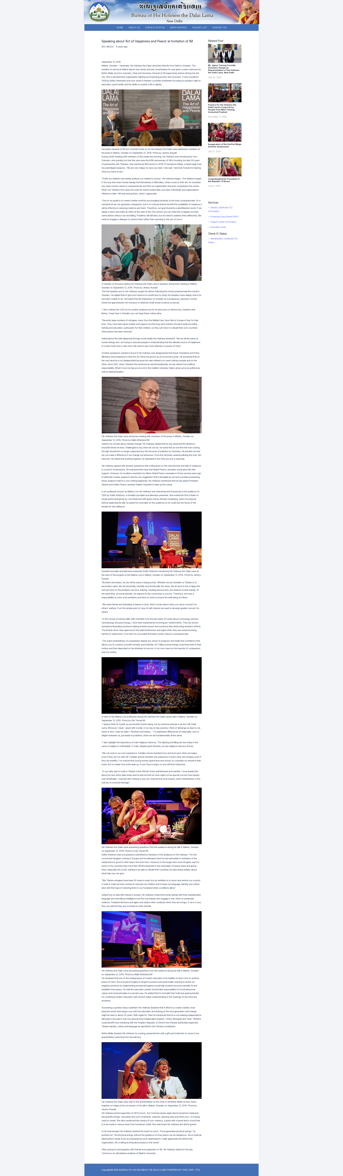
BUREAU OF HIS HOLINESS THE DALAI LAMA (142, 1169)
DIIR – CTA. (194, 1169)
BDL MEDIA (107, 46)
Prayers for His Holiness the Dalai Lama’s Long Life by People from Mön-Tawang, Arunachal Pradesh (222, 108)
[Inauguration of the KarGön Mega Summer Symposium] (224, 132)
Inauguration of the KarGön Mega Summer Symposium (224, 145)
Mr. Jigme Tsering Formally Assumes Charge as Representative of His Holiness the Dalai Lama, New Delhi (223, 69)
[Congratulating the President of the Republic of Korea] (224, 167)
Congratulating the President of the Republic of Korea (224, 180)
